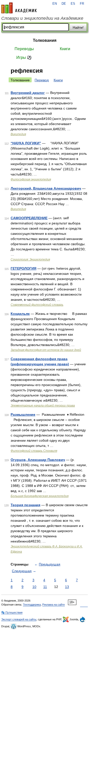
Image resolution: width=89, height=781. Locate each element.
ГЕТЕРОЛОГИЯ (23, 268)
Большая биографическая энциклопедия (39, 496)
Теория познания (25, 505)
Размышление (23, 414)
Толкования (44, 40)
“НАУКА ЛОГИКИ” (26, 143)
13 (67, 587)
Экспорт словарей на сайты (18, 619)
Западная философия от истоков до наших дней (46, 350)
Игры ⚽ (24, 57)
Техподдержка (32, 604)
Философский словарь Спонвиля (34, 451)
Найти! (78, 27)
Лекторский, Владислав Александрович (46, 188)
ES (73, 3)
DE (64, 3)
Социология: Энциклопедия (30, 259)
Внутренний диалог (28, 93)
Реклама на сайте (53, 604)
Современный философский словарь (37, 304)
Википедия (18, 134)
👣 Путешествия (11, 612)
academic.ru (19, 7)
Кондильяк (20, 314)
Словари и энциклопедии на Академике (42, 18)
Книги (65, 49)
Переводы (24, 49)
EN (54, 3)
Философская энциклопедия (31, 179)
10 (34, 587)
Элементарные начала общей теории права (43, 405)
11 (45, 587)
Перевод (42, 80)
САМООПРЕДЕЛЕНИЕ (29, 218)
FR (82, 3)
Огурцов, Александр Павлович (38, 460)
